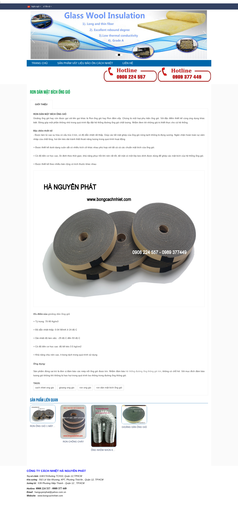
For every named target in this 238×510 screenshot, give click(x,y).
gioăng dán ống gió (59, 314)
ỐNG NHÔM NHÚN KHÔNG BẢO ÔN (110, 450)
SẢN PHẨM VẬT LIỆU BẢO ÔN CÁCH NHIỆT (85, 63)
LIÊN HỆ (128, 63)
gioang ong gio (66, 387)
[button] (32, 45)
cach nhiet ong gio (44, 387)
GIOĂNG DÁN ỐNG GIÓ (134, 427)
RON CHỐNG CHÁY (73, 441)
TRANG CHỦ (40, 63)
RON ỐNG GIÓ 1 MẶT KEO (44, 426)
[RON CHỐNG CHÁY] (73, 421)
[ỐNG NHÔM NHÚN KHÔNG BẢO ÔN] (103, 425)
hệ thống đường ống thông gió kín (143, 371)
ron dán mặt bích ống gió (109, 387)
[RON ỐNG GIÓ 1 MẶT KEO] (42, 413)
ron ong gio (85, 387)
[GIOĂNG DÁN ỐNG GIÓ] (134, 414)
